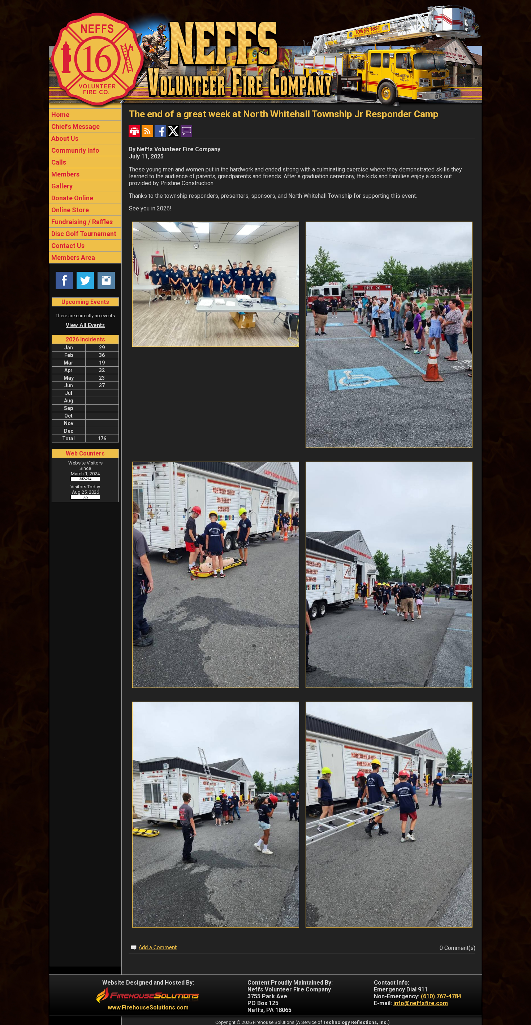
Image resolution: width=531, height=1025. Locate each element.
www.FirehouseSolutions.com (148, 1007)
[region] (85, 186)
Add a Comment (158, 948)
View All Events (85, 325)
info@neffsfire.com (420, 1003)
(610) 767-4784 (441, 996)
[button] (85, 138)
